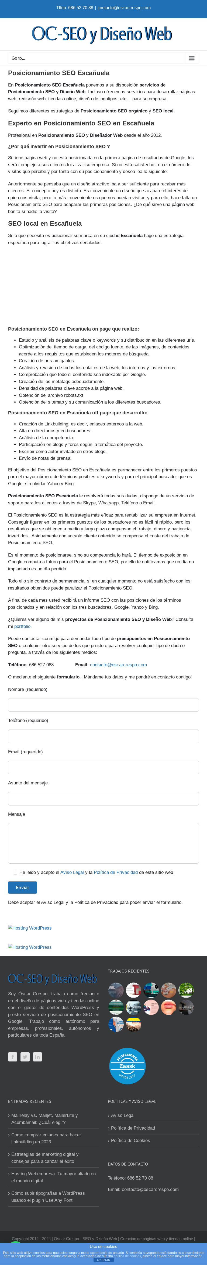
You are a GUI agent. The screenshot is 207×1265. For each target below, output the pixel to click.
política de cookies (127, 1256)
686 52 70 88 (140, 1178)
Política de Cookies (130, 1140)
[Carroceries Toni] (133, 1024)
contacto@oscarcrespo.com (124, 7)
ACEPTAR (103, 1260)
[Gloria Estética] (168, 990)
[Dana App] (151, 1007)
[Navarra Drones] (133, 1007)
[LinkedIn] (37, 1056)
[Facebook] (12, 1056)
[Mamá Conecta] (116, 990)
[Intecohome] (186, 1007)
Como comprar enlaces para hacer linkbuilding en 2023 (46, 1138)
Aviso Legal (72, 872)
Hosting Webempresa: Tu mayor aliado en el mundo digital (53, 1177)
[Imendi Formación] (116, 1007)
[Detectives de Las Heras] (151, 990)
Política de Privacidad (116, 872)
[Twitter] (25, 1056)
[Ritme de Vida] (186, 990)
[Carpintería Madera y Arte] (133, 990)
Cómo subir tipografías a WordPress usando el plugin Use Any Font (48, 1197)
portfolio (22, 626)
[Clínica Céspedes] (168, 1007)
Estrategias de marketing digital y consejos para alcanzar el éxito (45, 1158)
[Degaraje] (116, 1024)
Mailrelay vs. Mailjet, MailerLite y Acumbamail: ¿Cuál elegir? (44, 1119)
